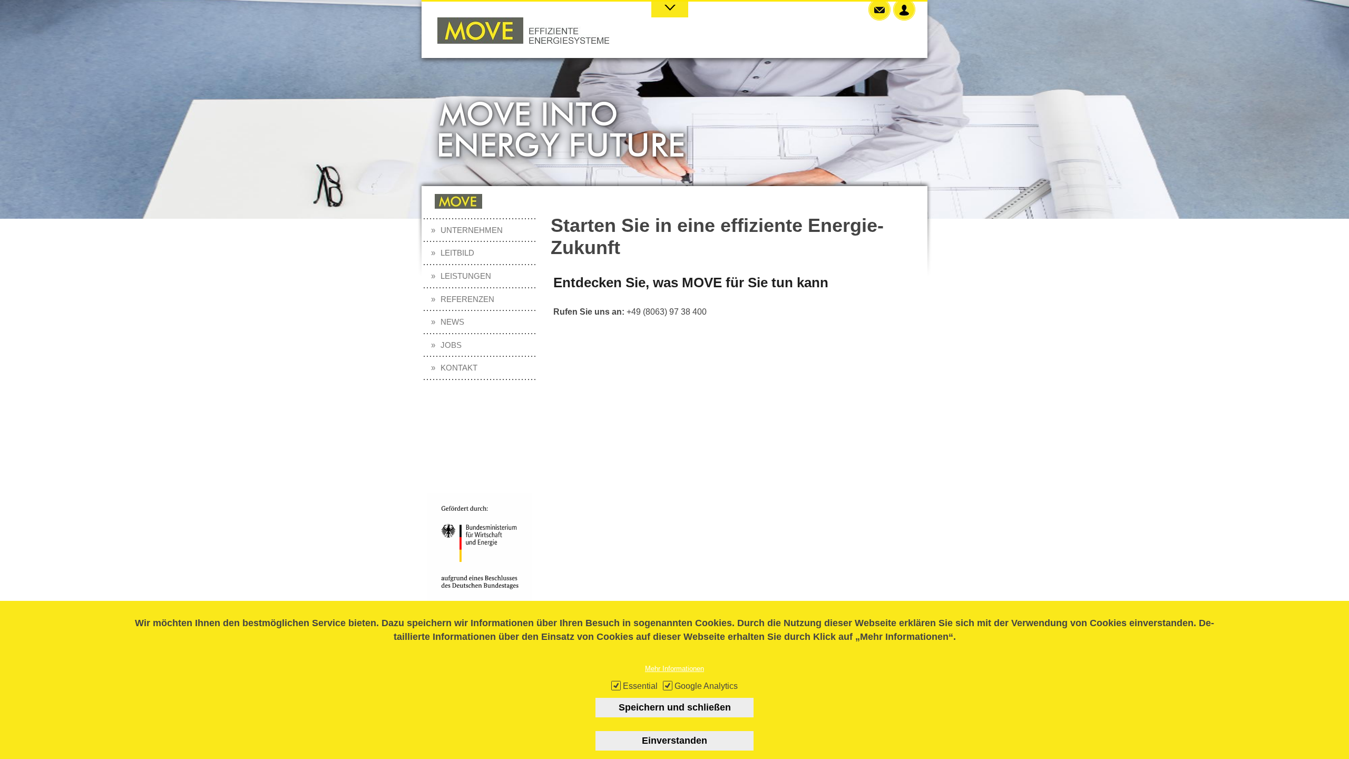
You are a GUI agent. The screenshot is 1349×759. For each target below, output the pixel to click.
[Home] (523, 40)
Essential (640, 686)
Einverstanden (674, 740)
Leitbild (457, 252)
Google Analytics (706, 686)
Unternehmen (472, 230)
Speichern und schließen (675, 707)
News (452, 321)
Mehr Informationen (674, 669)
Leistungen (466, 275)
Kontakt (459, 367)
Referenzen (467, 299)
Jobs (451, 344)
